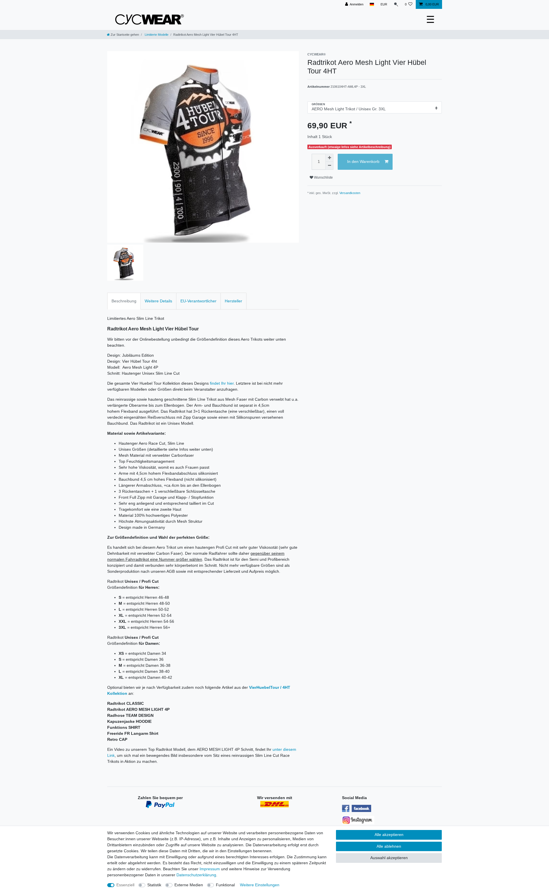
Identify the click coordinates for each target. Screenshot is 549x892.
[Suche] (396, 4)
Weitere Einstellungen (259, 885)
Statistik (154, 885)
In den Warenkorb (363, 161)
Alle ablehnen (389, 846)
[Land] (372, 4)
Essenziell (125, 885)
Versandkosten (349, 193)
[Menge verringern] (329, 166)
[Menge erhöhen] (329, 158)
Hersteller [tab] (233, 301)
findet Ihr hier (222, 383)
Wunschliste (323, 177)
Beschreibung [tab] (124, 301)
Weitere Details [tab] (158, 301)
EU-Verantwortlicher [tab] (198, 301)
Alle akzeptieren (389, 834)
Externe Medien (188, 885)
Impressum (210, 869)
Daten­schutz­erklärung (196, 875)
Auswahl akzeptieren (389, 857)
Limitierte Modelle (156, 34)
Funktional (225, 885)
